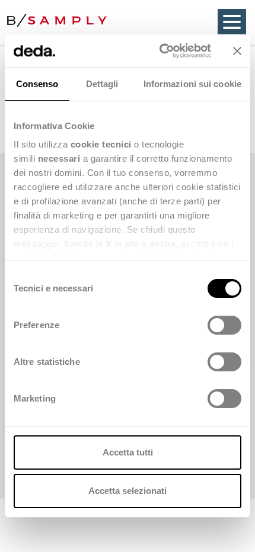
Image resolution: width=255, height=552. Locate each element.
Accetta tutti (128, 452)
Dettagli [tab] (102, 84)
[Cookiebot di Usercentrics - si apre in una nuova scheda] (160, 51)
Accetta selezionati (127, 491)
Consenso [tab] (37, 84)
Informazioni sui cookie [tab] (192, 84)
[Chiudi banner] (237, 51)
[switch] (224, 325)
